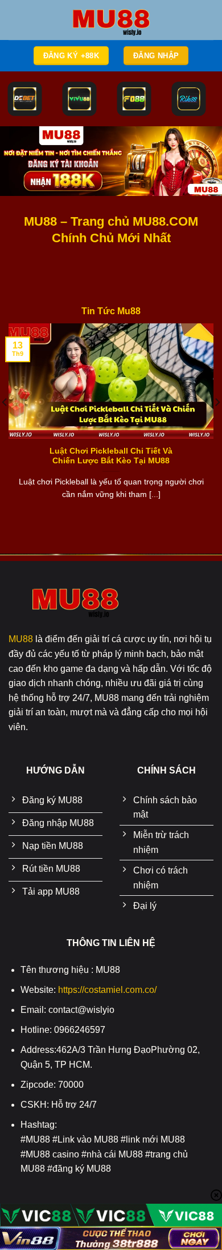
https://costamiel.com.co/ (107, 990)
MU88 (21, 639)
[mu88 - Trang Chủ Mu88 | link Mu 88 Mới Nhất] (111, 20)
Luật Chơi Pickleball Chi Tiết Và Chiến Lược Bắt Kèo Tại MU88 (111, 456)
